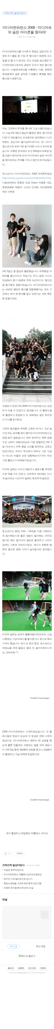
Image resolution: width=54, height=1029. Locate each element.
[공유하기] (6, 853)
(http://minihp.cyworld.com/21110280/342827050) (26, 178)
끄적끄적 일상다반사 (13, 865)
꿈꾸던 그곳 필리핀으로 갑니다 (18, 879)
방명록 (21, 968)
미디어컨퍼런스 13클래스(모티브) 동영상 (23, 874)
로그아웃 (32, 968)
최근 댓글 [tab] (40, 946)
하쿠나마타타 (22, 973)
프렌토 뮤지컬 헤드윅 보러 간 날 (18, 888)
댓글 (4, 899)
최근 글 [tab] (13, 946)
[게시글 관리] (9, 853)
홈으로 (11, 968)
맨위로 (43, 968)
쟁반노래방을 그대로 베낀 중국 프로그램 (22, 883)
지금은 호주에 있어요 (14, 870)
